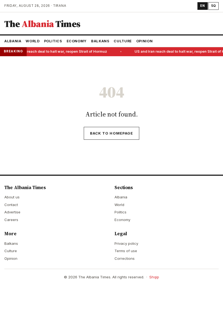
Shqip (154, 277)
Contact (11, 204)
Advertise (12, 212)
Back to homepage (111, 133)
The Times (42, 23)
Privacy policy (126, 243)
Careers (11, 219)
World (32, 41)
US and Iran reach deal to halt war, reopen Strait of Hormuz (56, 51)
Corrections (124, 258)
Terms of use (125, 251)
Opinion (144, 41)
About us (12, 197)
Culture (123, 41)
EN (202, 6)
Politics (53, 41)
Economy (77, 41)
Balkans (100, 41)
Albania (12, 41)
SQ (213, 6)
